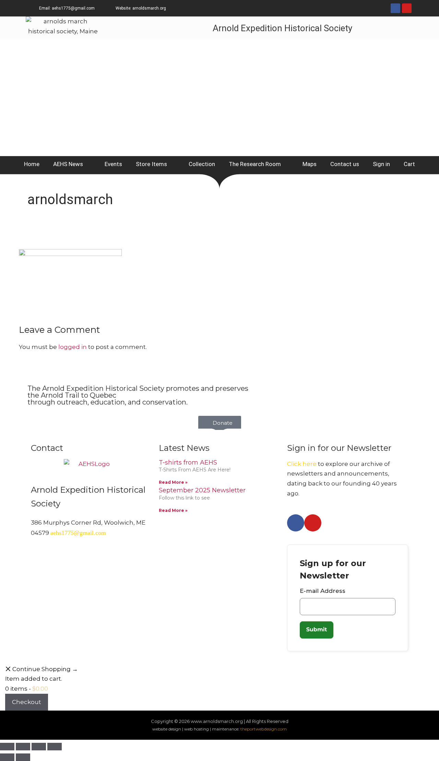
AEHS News (68, 164)
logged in (72, 346)
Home (31, 164)
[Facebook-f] (395, 8)
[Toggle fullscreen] (23, 746)
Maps (309, 164)
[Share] (39, 746)
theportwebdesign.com (263, 728)
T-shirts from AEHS (188, 462)
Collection (202, 164)
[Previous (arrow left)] (7, 757)
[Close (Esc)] (54, 746)
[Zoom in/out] (7, 746)
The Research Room (255, 164)
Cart (409, 164)
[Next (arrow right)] (23, 757)
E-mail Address (322, 590)
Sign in (381, 164)
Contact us (344, 164)
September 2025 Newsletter (202, 490)
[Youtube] (407, 8)
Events (113, 164)
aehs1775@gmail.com (78, 532)
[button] (219, 423)
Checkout (26, 702)
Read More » (173, 482)
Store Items (151, 164)
